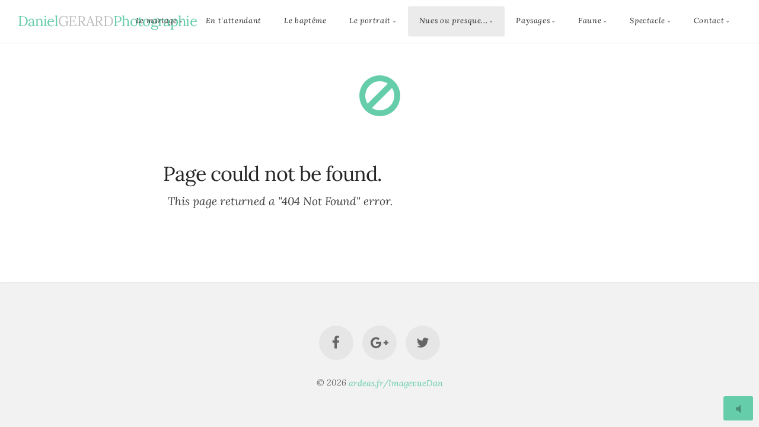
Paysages (533, 21)
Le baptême (305, 21)
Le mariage (156, 21)
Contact (709, 21)
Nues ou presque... (453, 21)
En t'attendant (233, 21)
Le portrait (370, 21)
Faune (589, 21)
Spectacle (647, 21)
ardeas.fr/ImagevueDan (396, 382)
